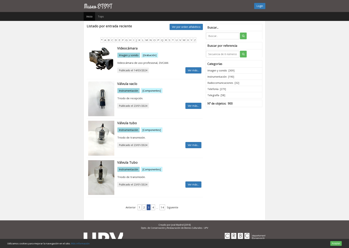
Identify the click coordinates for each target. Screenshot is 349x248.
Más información (80, 243)
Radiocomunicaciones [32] (223, 83)
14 (162, 207)
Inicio (89, 16)
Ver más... (193, 70)
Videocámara (127, 48)
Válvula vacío (127, 83)
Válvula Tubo (127, 162)
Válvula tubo (127, 123)
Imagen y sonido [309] (220, 70)
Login (259, 6)
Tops (101, 16)
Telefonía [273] (216, 89)
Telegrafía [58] (216, 95)
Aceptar (336, 243)
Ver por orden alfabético (186, 27)
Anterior (131, 207)
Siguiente (172, 207)
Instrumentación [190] (220, 76)
